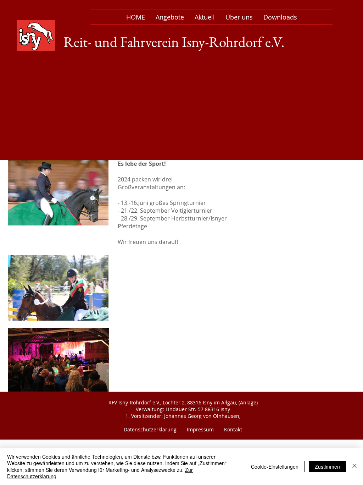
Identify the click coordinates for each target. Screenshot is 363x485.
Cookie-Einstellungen (274, 466)
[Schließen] (354, 466)
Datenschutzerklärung (150, 429)
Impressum (199, 429)
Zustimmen (327, 466)
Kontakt (233, 429)
